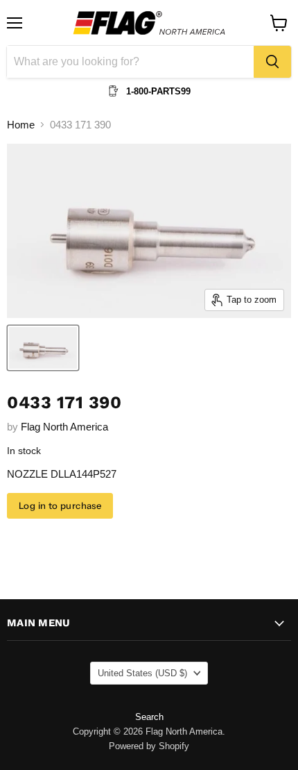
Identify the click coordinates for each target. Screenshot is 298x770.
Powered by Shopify (149, 746)
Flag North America (64, 427)
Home (21, 125)
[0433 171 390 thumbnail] (43, 348)
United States (142, 673)
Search (149, 717)
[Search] (272, 62)
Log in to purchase (60, 505)
